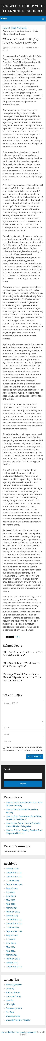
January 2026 (12, 868)
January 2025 (12, 915)
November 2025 (14, 876)
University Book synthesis (18, 1020)
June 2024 (11, 943)
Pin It (18, 637)
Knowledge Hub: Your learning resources (18, 1032)
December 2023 (14, 966)
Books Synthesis (14, 984)
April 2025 (10, 904)
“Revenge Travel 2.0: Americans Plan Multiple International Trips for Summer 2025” (22, 677)
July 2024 (10, 939)
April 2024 (11, 951)
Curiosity (10, 988)
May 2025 (10, 900)
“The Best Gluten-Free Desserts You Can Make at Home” (22, 653)
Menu (4, 18)
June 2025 (11, 896)
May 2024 (10, 947)
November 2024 (14, 923)
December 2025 (14, 872)
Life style (10, 1004)
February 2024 (13, 959)
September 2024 (14, 931)
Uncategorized (13, 1016)
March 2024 (11, 955)
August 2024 (12, 935)
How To (9, 1000)
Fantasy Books (13, 992)
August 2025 (12, 888)
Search (7, 769)
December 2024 (14, 919)
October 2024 (12, 927)
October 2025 (12, 880)
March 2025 (11, 908)
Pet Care (10, 1012)
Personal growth (14, 1008)
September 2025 (14, 884)
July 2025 (10, 892)
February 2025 (13, 912)
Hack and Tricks (13, 996)
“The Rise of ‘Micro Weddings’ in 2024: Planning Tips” (21, 665)
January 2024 (12, 963)
